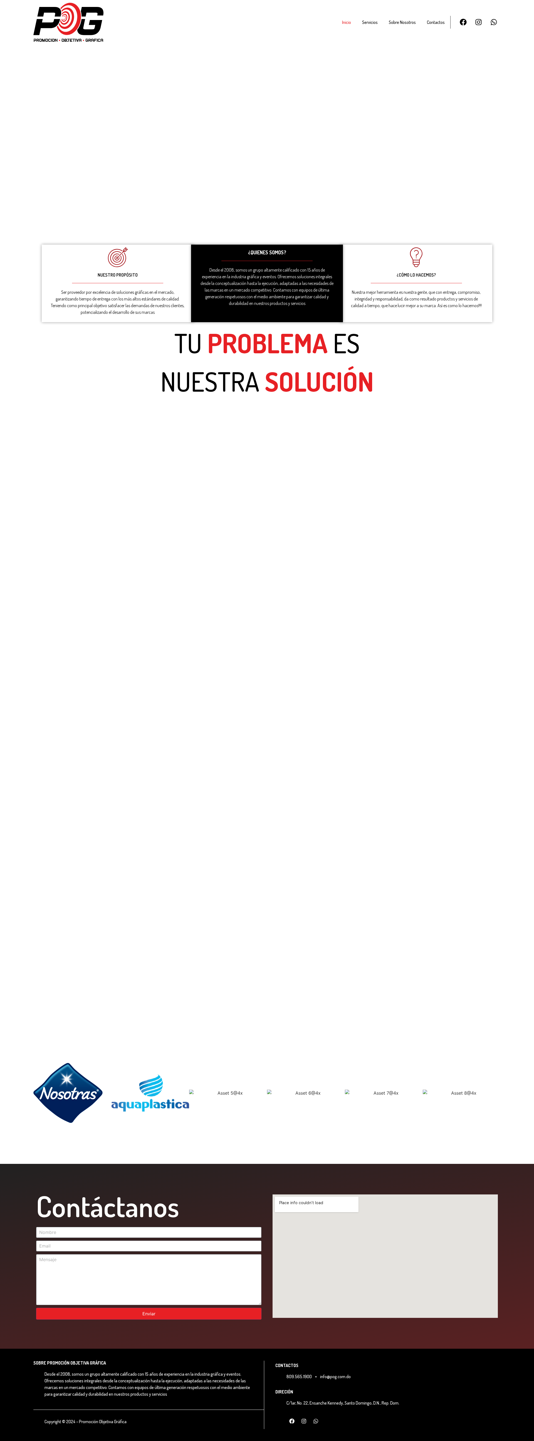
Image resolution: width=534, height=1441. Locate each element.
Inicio (346, 22)
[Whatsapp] (494, 22)
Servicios (370, 22)
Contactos (436, 22)
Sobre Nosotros (402, 22)
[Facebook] (463, 22)
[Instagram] (478, 22)
